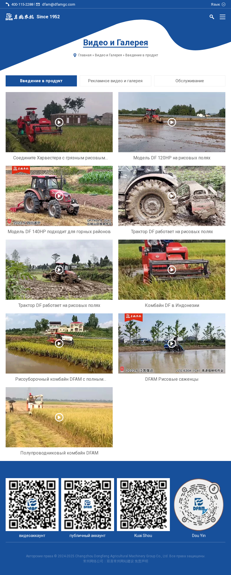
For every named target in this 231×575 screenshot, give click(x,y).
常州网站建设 (124, 561)
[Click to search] (212, 17)
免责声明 (141, 561)
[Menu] (222, 16)
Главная (85, 55)
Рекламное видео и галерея (115, 80)
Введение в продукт (41, 80)
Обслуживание (190, 80)
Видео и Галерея (108, 55)
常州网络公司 (93, 561)
